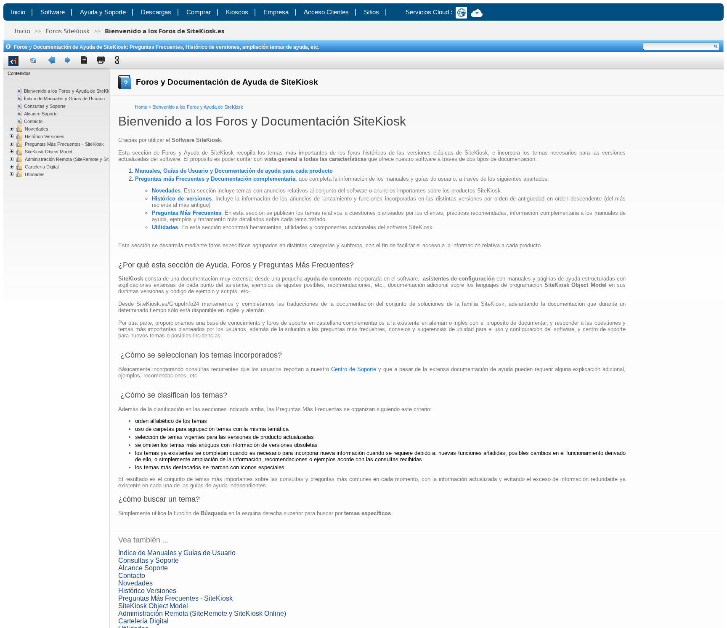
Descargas (156, 12)
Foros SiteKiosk (67, 31)
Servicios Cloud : (429, 12)
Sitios (371, 12)
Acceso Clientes (326, 12)
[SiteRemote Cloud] (478, 14)
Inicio (18, 12)
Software (52, 12)
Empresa (276, 12)
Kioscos (237, 12)
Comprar (198, 12)
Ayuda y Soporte (103, 12)
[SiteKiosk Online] (463, 12)
